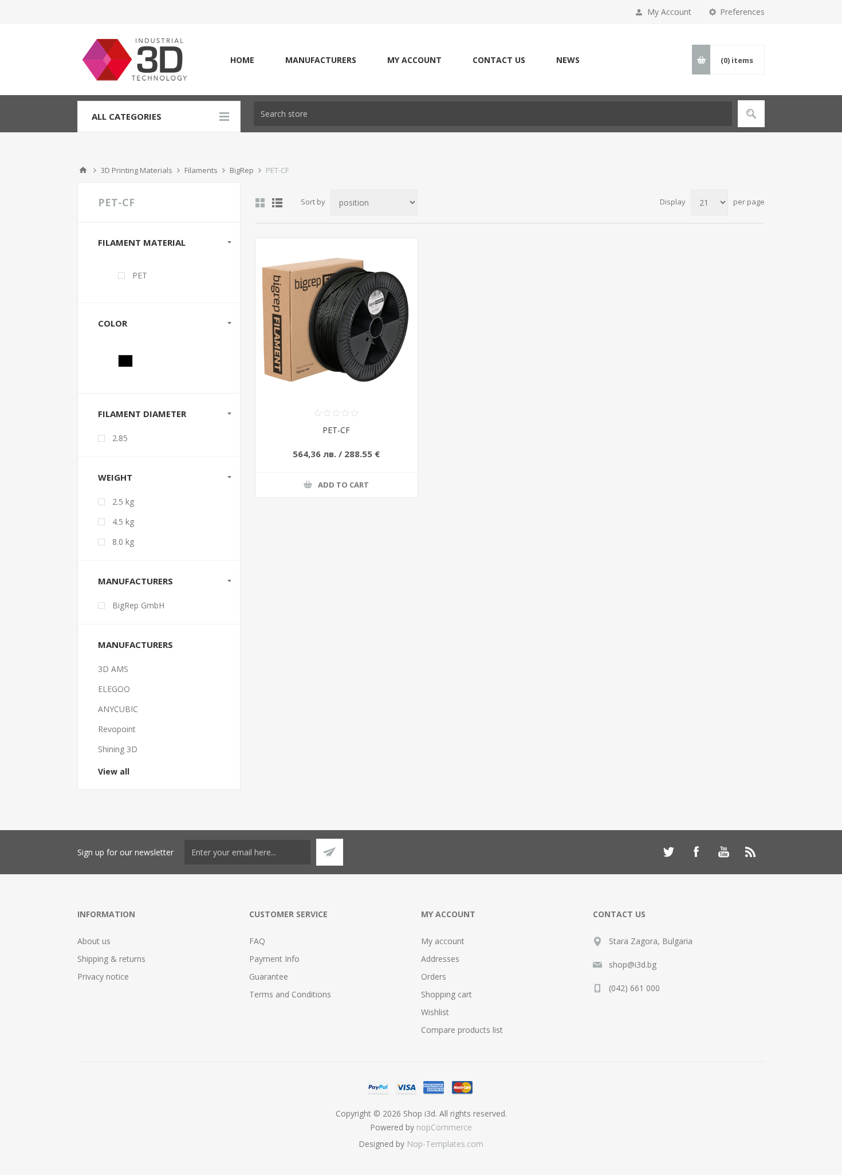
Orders (433, 976)
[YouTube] (723, 852)
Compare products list (462, 1029)
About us (94, 941)
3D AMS (113, 668)
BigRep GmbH (138, 605)
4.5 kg (123, 521)
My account (443, 941)
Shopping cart (446, 994)
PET (139, 275)
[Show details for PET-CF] (336, 319)
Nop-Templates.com (445, 1143)
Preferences (742, 11)
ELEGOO (114, 688)
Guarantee (268, 976)
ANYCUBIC (118, 709)
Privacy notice (103, 976)
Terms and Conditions (290, 994)
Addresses (440, 958)
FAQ (257, 941)
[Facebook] (696, 852)
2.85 (120, 438)
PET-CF (336, 430)
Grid (260, 202)
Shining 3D (117, 749)
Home (83, 170)
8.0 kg (123, 541)
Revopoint (117, 729)
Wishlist (435, 1012)
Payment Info (274, 958)
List (277, 202)
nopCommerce (444, 1127)
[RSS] (751, 852)
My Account (669, 11)
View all (113, 771)
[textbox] (493, 113)
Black (125, 361)
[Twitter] (668, 852)
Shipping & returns (111, 958)
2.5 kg (123, 501)
